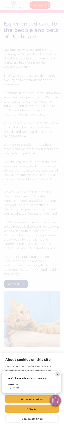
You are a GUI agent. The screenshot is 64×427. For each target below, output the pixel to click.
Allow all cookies (32, 399)
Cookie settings (32, 419)
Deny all (32, 409)
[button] (55, 400)
